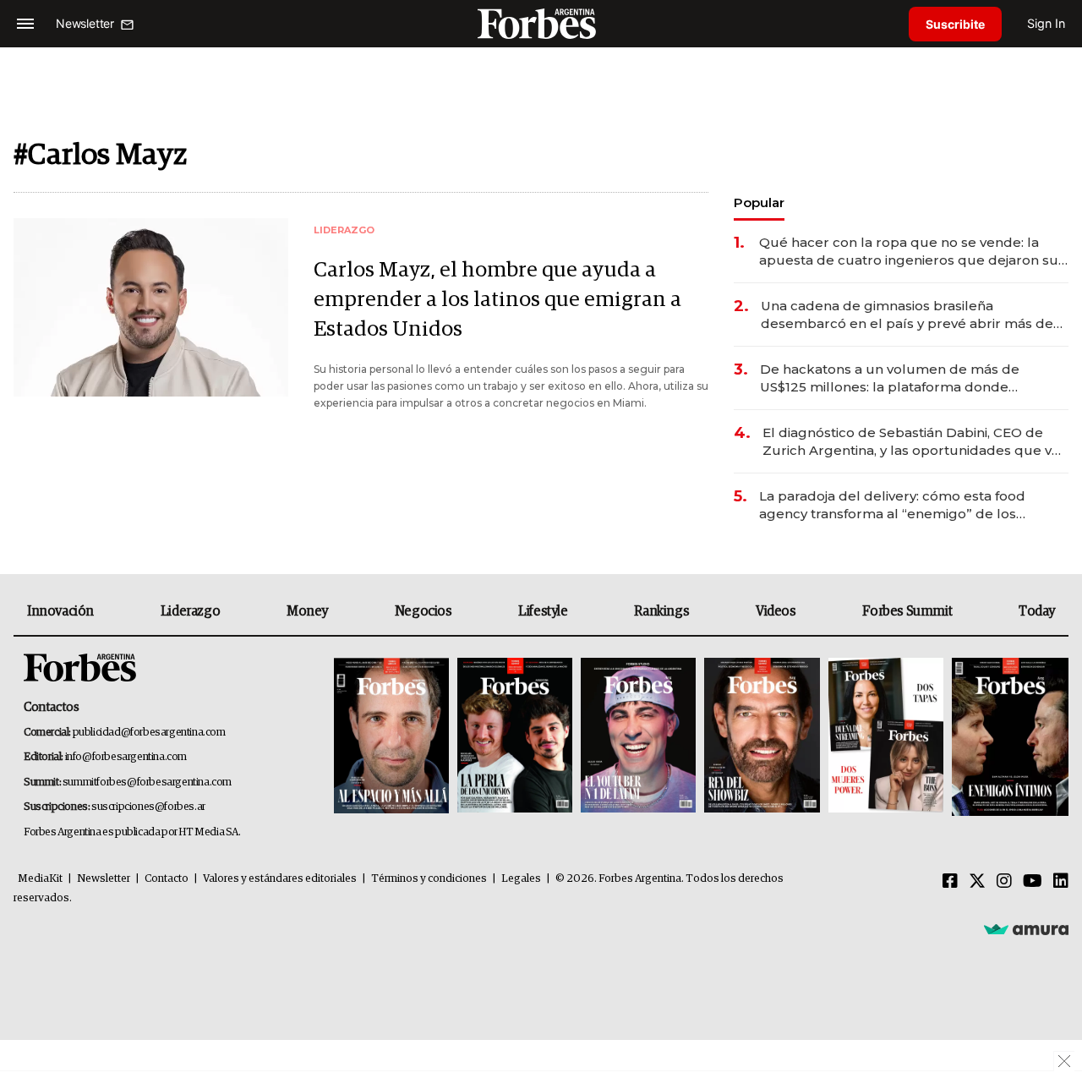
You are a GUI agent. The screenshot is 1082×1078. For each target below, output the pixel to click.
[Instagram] (1004, 882)
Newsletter (103, 878)
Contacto (167, 878)
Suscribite (955, 24)
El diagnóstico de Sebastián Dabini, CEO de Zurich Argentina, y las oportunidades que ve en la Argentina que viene (911, 441)
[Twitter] (977, 882)
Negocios (423, 611)
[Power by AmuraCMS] (1026, 928)
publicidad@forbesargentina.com (149, 732)
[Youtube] (1032, 882)
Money (307, 611)
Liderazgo (190, 611)
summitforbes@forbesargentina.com (147, 782)
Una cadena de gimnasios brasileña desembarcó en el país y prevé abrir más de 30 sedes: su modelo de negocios (907, 315)
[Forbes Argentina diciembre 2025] (761, 737)
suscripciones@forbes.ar (148, 807)
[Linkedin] (1060, 882)
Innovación (60, 611)
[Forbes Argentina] (541, 23)
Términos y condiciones (429, 878)
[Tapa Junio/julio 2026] (391, 737)
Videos (776, 611)
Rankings (661, 611)
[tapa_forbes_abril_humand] (515, 737)
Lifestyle (542, 611)
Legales (521, 878)
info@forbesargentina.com (126, 757)
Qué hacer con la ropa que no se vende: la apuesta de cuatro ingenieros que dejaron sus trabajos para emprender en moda (912, 251)
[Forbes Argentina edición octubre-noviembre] (886, 737)
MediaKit (40, 878)
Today (1037, 611)
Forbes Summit (907, 611)
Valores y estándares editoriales (280, 878)
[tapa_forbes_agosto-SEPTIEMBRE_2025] (1008, 737)
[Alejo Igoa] (638, 737)
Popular (759, 202)
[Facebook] (950, 882)
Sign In (1046, 23)
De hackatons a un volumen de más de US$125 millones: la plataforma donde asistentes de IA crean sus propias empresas (907, 378)
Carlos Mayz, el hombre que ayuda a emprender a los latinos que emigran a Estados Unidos (497, 300)
